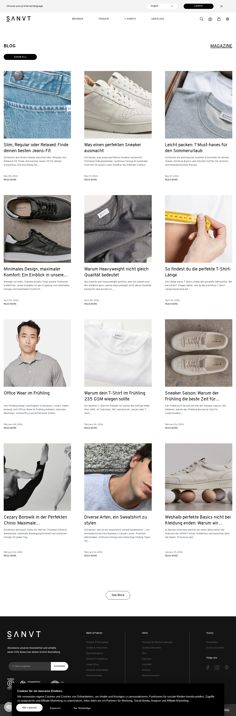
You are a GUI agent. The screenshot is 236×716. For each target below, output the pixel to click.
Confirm (198, 6)
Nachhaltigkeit (94, 653)
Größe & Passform (96, 647)
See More (118, 595)
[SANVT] (19, 19)
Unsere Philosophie (97, 642)
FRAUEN (104, 19)
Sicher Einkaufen (151, 647)
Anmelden (59, 666)
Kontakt (147, 664)
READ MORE (10, 180)
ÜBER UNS (157, 19)
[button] (201, 19)
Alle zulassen (29, 707)
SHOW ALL (20, 57)
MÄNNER (77, 19)
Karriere (147, 659)
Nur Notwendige (82, 708)
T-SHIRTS (130, 19)
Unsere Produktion (97, 659)
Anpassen (55, 708)
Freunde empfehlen (97, 670)
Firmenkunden (94, 675)
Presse (146, 670)
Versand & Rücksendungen (157, 642)
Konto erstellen (215, 647)
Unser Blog (92, 664)
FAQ (144, 653)
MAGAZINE (221, 46)
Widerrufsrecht (150, 675)
